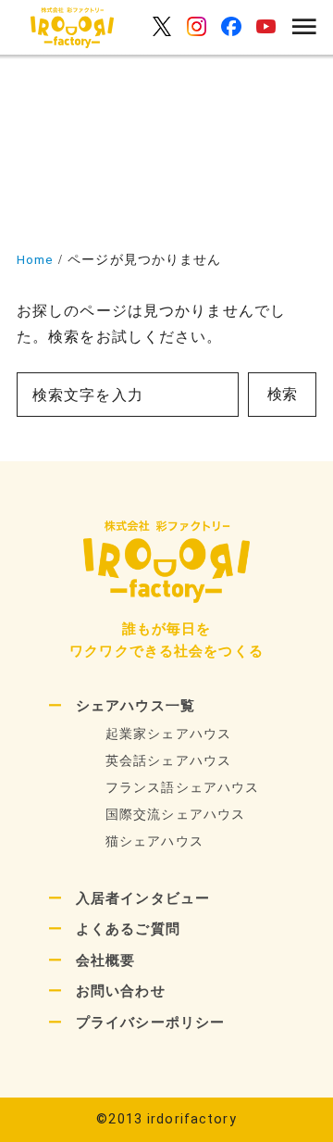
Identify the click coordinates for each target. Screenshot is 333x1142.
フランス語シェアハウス (182, 788)
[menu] (299, 28)
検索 (282, 394)
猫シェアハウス (154, 841)
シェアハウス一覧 (135, 705)
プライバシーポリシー (150, 1022)
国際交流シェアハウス (175, 814)
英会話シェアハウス (168, 761)
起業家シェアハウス (168, 734)
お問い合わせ (121, 991)
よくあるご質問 (128, 929)
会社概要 (105, 960)
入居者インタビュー (143, 898)
